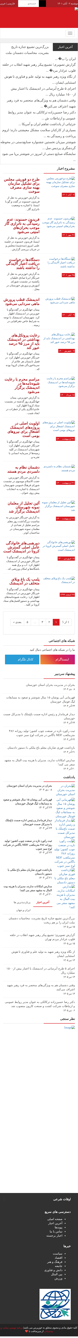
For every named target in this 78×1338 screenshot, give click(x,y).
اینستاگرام (63, 659)
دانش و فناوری (53, 1270)
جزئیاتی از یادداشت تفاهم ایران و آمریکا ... (47, 124)
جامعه (58, 1266)
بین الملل (56, 1274)
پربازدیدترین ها (22, 902)
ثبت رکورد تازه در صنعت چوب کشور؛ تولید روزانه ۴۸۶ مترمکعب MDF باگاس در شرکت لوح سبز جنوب (27, 844)
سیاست (57, 1253)
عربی (3, 3)
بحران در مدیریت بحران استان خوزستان (50, 684)
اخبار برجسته (54, 1235)
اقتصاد (58, 1257)
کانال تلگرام (26, 659)
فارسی (11, 3)
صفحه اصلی (54, 1219)
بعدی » (17, 622)
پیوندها (58, 1227)
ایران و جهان (23, 910)
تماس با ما (56, 1231)
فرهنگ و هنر (54, 1261)
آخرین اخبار (42, 902)
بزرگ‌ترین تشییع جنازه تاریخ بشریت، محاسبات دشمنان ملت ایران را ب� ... (41, 53)
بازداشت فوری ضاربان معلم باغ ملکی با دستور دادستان (41, 747)
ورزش (58, 1278)
